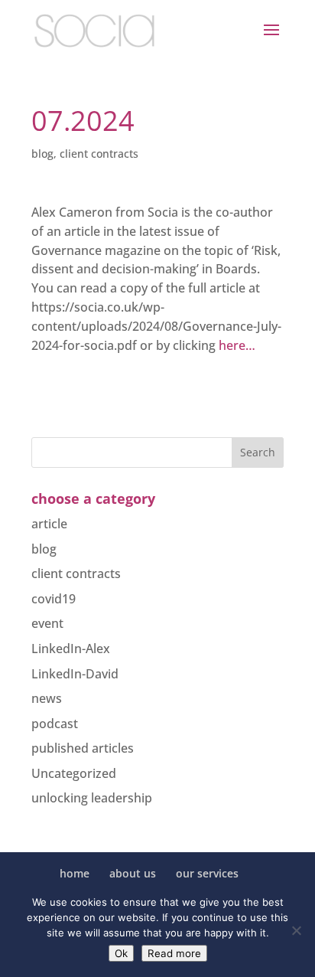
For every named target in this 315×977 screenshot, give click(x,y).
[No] (296, 930)
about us (132, 873)
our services (207, 873)
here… (237, 345)
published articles (82, 748)
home (74, 873)
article (49, 523)
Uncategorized (73, 773)
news (46, 698)
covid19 (53, 598)
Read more (174, 953)
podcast (54, 723)
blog (42, 153)
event (47, 623)
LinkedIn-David (75, 673)
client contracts (99, 153)
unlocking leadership (91, 797)
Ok (121, 953)
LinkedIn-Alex (70, 648)
